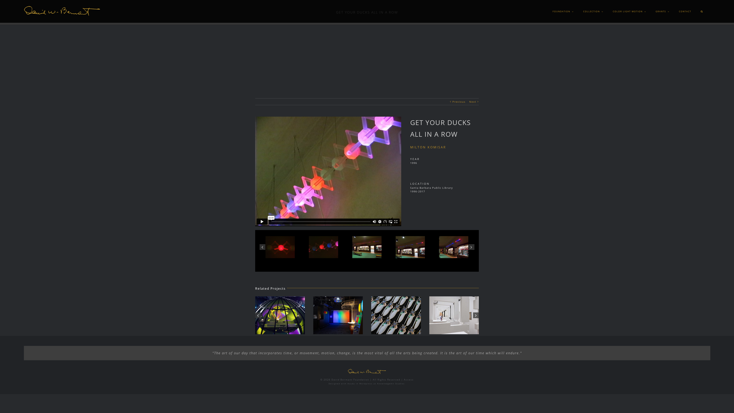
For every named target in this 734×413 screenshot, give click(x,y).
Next (472, 101)
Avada (351, 383)
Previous (458, 101)
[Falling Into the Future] (396, 315)
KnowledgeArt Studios (391, 383)
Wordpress (366, 383)
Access (409, 379)
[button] (702, 11)
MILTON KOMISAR (428, 147)
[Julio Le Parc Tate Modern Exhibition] (454, 315)
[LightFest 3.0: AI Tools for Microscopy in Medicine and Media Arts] (338, 315)
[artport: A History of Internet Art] (280, 315)
